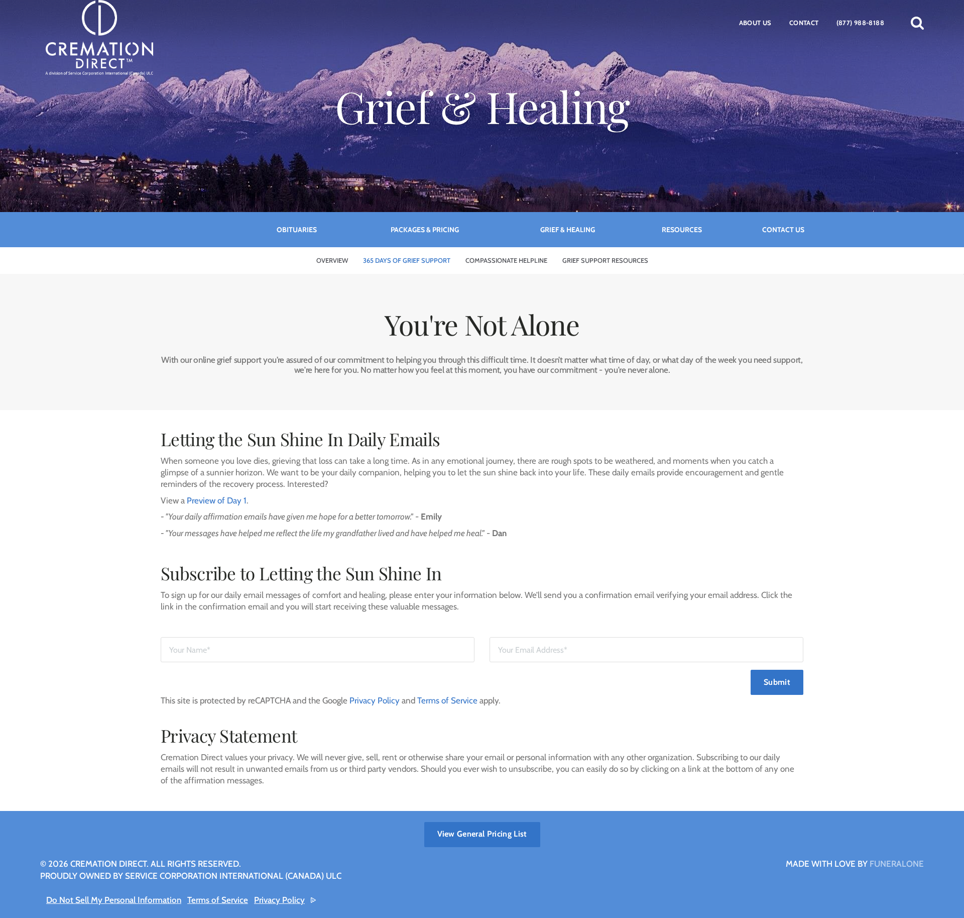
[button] (917, 23)
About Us (755, 23)
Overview (332, 260)
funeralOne (897, 864)
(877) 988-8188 (860, 23)
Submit (777, 682)
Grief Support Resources (605, 260)
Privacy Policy (374, 700)
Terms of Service (447, 700)
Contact (804, 23)
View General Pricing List (482, 834)
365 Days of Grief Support (406, 260)
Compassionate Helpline (506, 260)
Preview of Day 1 (217, 500)
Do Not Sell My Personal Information (113, 900)
